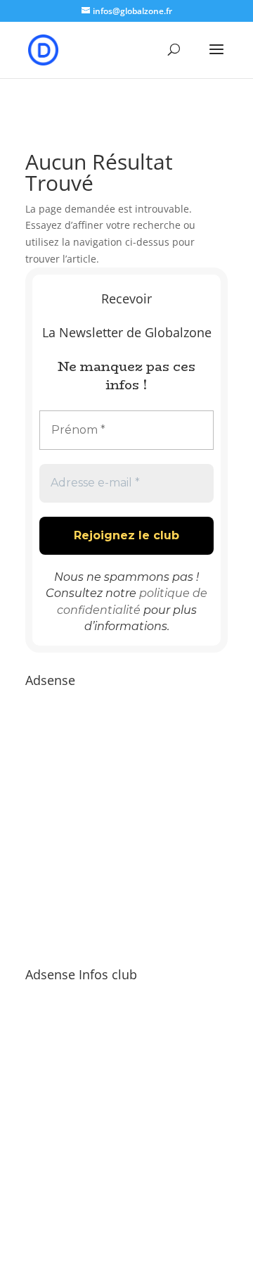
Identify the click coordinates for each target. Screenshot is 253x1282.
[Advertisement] (126, 820)
